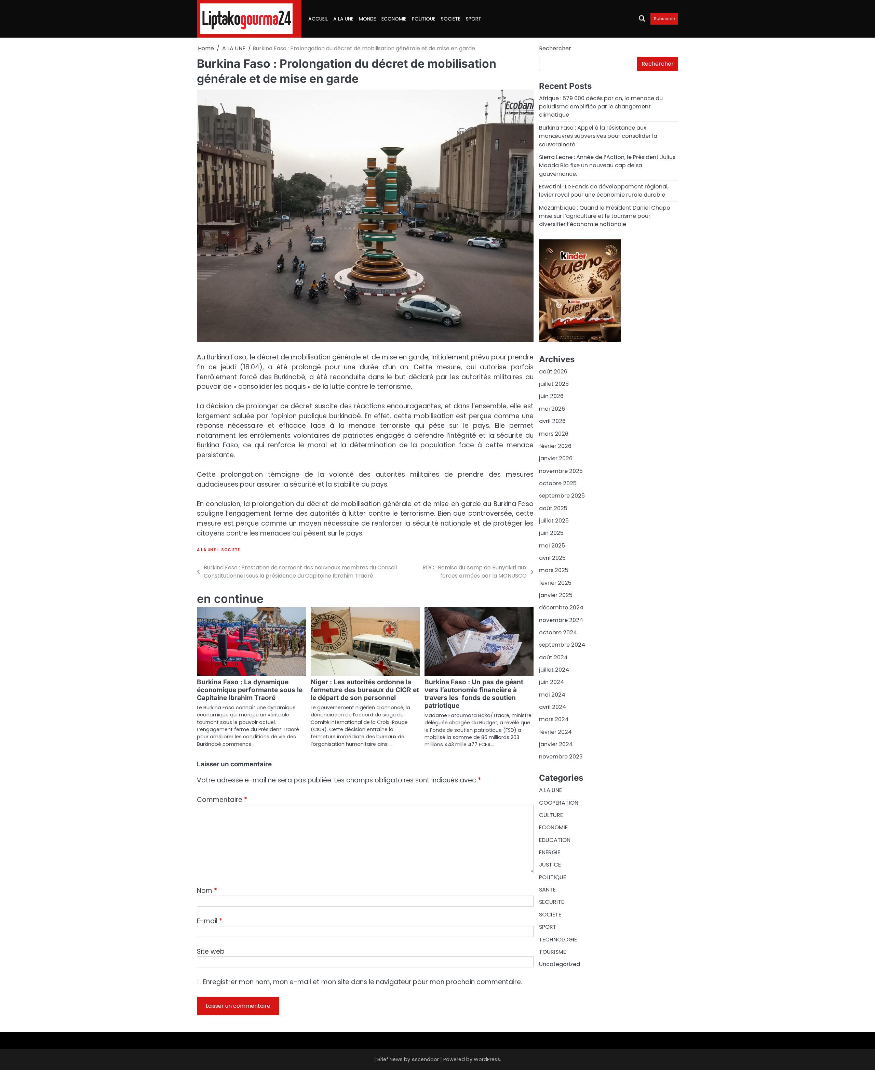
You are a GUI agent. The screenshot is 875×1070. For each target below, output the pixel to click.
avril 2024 (552, 707)
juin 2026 (551, 396)
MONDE (367, 18)
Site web (211, 951)
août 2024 (553, 657)
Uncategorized (559, 964)
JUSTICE (550, 865)
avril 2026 (552, 421)
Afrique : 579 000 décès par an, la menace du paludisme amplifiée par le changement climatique (601, 106)
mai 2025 (552, 545)
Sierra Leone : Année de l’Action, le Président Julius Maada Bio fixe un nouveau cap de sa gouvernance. (607, 165)
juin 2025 (551, 533)
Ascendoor (425, 1059)
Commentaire (222, 799)
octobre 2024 (558, 632)
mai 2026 (552, 409)
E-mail (209, 921)
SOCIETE (450, 18)
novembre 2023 (561, 757)
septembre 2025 (562, 496)
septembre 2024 (562, 645)
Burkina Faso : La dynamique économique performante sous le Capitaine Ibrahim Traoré (249, 690)
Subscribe (664, 18)
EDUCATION (554, 840)
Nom (207, 890)
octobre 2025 (558, 483)
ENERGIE (549, 852)
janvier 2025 (556, 595)
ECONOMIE (393, 18)
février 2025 (555, 582)
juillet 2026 (554, 384)
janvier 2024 (556, 744)
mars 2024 (554, 719)
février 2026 (555, 446)
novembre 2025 (561, 471)
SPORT (473, 18)
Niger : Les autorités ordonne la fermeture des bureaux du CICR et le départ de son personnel (365, 690)
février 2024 (555, 732)
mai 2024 (552, 695)
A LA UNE (343, 18)
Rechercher (555, 48)
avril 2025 (552, 558)
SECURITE (551, 902)
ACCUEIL (318, 18)
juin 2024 (551, 682)
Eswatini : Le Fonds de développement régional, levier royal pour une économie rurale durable (604, 191)
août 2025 (553, 508)
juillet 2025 (554, 521)
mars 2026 (553, 433)
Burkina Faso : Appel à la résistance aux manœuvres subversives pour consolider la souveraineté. (598, 136)
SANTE (547, 890)
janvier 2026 (556, 458)
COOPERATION (558, 803)
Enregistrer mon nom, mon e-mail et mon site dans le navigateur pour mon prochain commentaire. (362, 982)
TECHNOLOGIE (558, 939)
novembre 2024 (561, 620)
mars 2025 (553, 570)
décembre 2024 (561, 607)
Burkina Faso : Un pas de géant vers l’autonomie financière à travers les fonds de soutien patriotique (474, 694)
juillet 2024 (554, 670)
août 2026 (553, 371)
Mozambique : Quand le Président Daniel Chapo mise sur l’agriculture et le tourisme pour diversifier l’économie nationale (604, 215)
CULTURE (551, 815)
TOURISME (552, 952)
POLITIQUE (423, 18)
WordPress (487, 1059)
